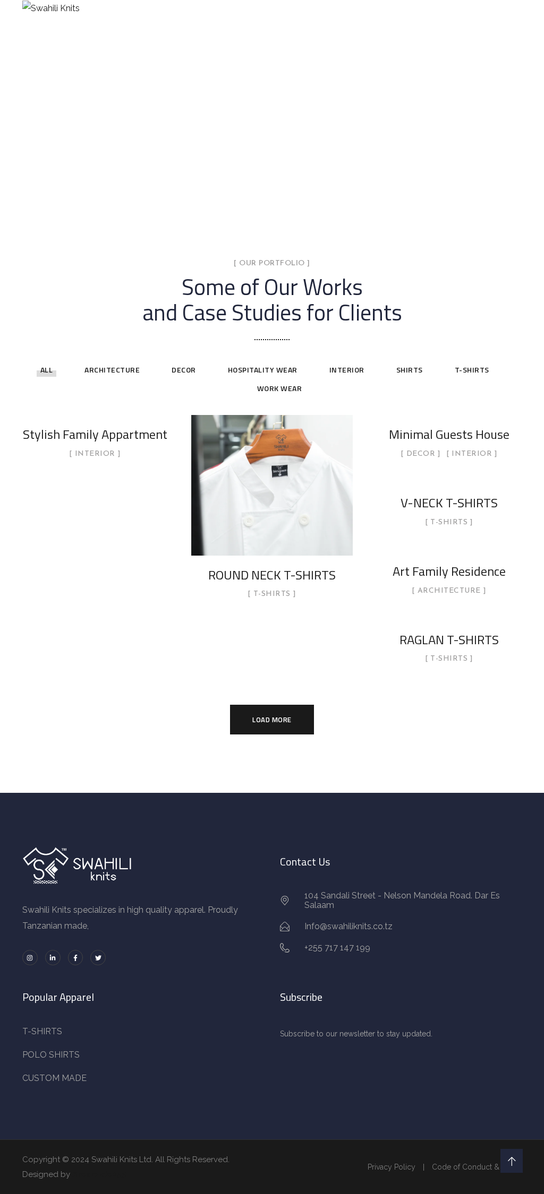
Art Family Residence (449, 571)
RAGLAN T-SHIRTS (449, 639)
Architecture (112, 369)
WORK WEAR (279, 388)
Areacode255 (99, 1174)
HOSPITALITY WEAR (263, 369)
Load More (272, 719)
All (46, 369)
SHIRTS (409, 369)
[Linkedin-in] (53, 957)
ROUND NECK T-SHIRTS (272, 574)
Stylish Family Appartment (95, 434)
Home (212, 144)
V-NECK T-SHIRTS (449, 502)
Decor (184, 369)
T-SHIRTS (472, 369)
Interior (346, 369)
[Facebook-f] (75, 957)
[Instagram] (30, 957)
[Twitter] (98, 957)
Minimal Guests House (449, 434)
